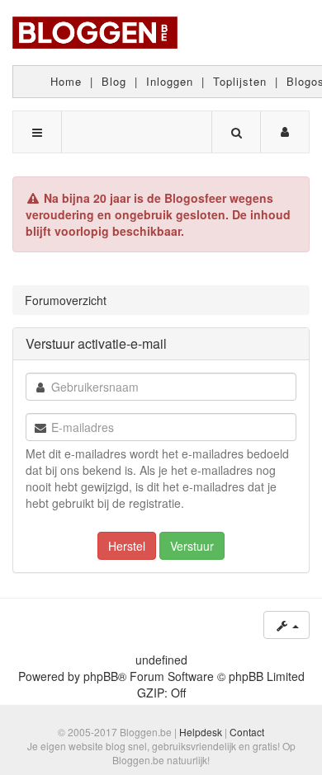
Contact (247, 732)
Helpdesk (200, 732)
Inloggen (169, 81)
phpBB (100, 676)
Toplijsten (240, 81)
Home (66, 81)
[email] (40, 428)
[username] (40, 387)
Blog (114, 81)
